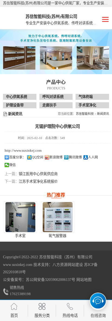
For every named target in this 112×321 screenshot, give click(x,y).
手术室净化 (87, 105)
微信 (12, 165)
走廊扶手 (49, 105)
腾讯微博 (75, 157)
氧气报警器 (57, 236)
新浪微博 (56, 157)
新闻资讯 (103, 113)
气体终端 (86, 97)
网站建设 (75, 265)
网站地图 (84, 280)
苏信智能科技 (85, 113)
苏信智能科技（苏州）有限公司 (65, 257)
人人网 (93, 157)
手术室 (20, 236)
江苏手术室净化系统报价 (38, 181)
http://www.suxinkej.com (23, 150)
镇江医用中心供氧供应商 (38, 174)
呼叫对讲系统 (53, 97)
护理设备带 (15, 105)
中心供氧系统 (16, 97)
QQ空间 (37, 157)
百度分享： (17, 157)
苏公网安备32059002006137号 (50, 280)
